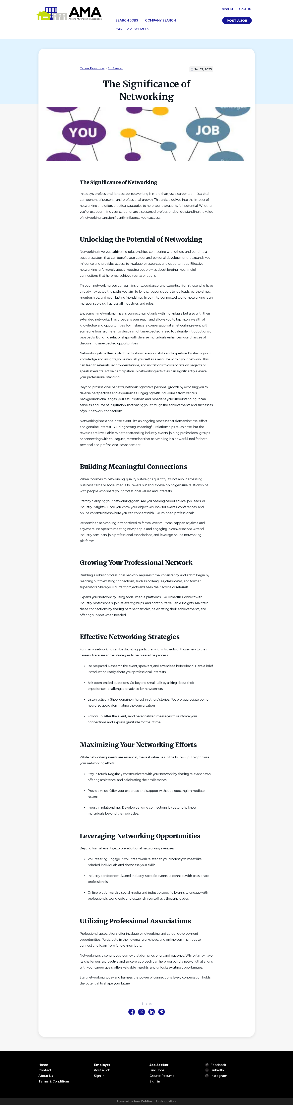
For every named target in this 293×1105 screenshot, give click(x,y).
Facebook (218, 1065)
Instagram (219, 1076)
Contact (44, 1070)
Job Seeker (115, 68)
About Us (45, 1076)
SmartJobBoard (144, 1101)
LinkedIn (217, 1070)
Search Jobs (127, 20)
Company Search (160, 20)
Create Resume (161, 1076)
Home (43, 1065)
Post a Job (237, 21)
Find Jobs (156, 1070)
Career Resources (132, 29)
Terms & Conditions (54, 1081)
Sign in (227, 9)
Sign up (245, 9)
